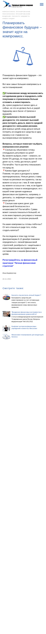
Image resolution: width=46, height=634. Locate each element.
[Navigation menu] (41, 4)
